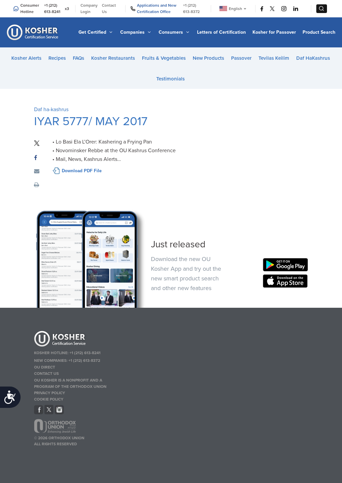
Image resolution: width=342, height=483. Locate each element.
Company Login (89, 8)
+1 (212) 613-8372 (191, 8)
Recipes (57, 58)
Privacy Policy (49, 393)
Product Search (319, 32)
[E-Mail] (36, 171)
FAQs (78, 58)
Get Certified (93, 32)
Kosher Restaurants (113, 58)
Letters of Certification (221, 32)
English (235, 8)
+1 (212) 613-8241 (52, 8)
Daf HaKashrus (313, 58)
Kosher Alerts (26, 58)
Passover (241, 58)
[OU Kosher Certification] (33, 32)
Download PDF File (82, 170)
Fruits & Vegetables (164, 58)
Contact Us (109, 8)
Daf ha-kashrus (51, 109)
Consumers (171, 32)
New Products (208, 58)
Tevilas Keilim (274, 58)
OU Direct (44, 367)
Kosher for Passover (274, 32)
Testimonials (170, 79)
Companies (133, 32)
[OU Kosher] (78, 339)
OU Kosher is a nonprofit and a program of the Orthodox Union (70, 383)
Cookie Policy (48, 399)
